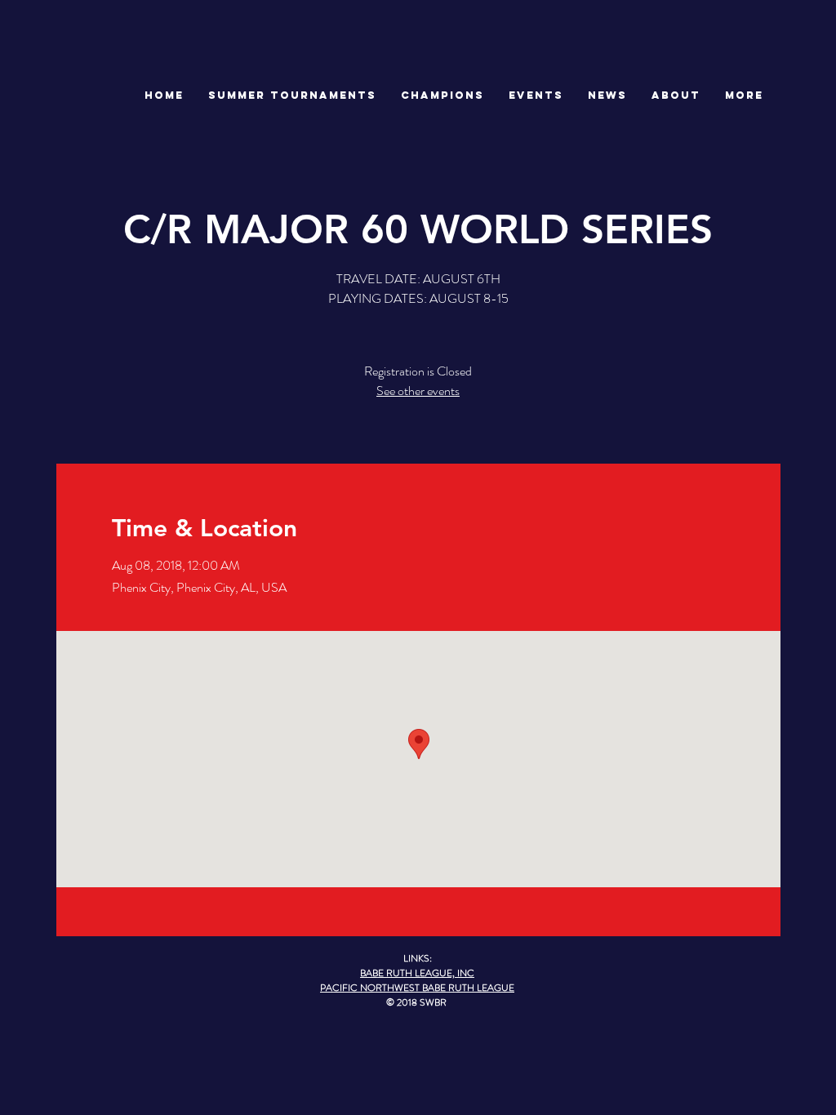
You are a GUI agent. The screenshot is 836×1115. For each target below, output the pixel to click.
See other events (418, 390)
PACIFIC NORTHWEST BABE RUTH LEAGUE (417, 987)
